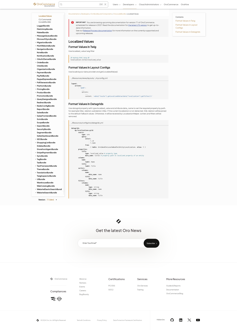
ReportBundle (43, 109)
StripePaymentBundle (47, 152)
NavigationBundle (45, 49)
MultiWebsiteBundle (46, 45)
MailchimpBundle (45, 29)
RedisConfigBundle (45, 106)
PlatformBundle (44, 86)
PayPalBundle (43, 76)
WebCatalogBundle (46, 186)
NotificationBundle (45, 56)
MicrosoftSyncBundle (46, 39)
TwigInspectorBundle (46, 176)
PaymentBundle (44, 72)
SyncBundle (42, 156)
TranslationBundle (45, 172)
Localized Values (45, 16)
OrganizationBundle (46, 69)
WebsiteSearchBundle (47, 192)
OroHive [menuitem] (185, 4)
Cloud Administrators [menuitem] (149, 4)
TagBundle (41, 159)
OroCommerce (61, 279)
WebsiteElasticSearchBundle (49, 189)
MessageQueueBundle (47, 35)
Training (140, 289)
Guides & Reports (173, 286)
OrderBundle (42, 62)
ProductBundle (43, 92)
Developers (85, 14)
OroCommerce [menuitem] (171, 4)
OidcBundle (42, 66)
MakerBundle (43, 32)
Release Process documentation (97, 30)
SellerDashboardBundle (47, 136)
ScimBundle (42, 119)
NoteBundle (42, 52)
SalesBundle (42, 112)
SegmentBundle (44, 132)
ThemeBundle (43, 169)
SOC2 (110, 289)
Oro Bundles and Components (101, 14)
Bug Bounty (84, 294)
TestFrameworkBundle (47, 166)
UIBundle (41, 179)
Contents (179, 17)
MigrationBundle (44, 42)
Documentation (74, 14)
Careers (82, 290)
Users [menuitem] (115, 4)
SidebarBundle (43, 146)
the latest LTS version (137, 25)
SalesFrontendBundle (46, 116)
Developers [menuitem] (128, 4)
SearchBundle (43, 126)
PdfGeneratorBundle (46, 82)
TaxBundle (41, 162)
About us (82, 279)
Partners (82, 283)
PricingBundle (43, 89)
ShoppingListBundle (46, 142)
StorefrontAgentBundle (47, 149)
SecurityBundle (44, 129)
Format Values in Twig (185, 20)
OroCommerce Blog (174, 293)
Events (82, 287)
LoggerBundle (43, 25)
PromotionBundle (45, 96)
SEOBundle (42, 139)
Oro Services (142, 286)
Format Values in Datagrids (188, 32)
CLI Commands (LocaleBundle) (45, 20)
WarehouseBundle (45, 182)
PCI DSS (111, 286)
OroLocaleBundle (119, 14)
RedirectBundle (44, 102)
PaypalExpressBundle (46, 79)
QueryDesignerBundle (47, 99)
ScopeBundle (43, 122)
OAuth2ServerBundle (46, 59)
